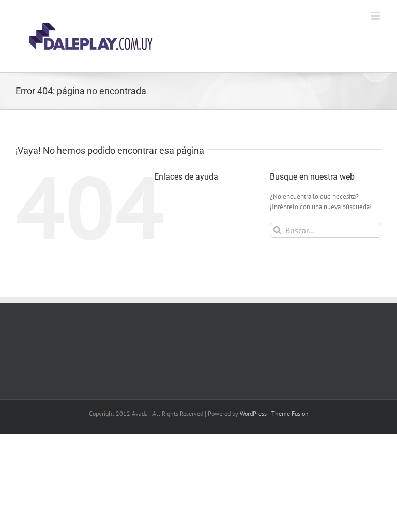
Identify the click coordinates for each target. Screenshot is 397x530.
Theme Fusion (290, 413)
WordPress (253, 413)
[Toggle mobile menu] (376, 15)
